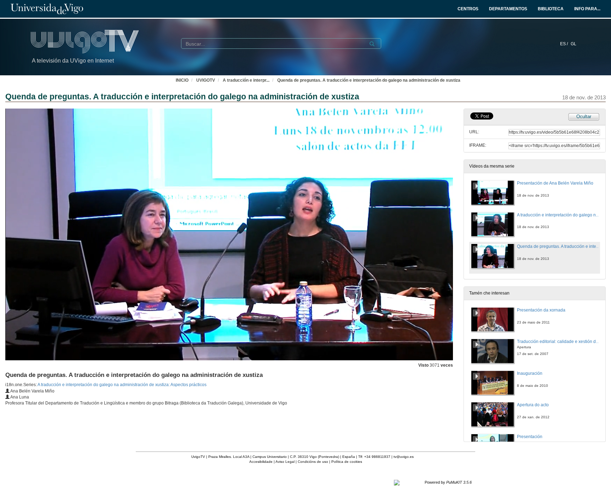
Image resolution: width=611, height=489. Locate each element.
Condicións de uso (313, 462)
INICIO (182, 80)
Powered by (448, 482)
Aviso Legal (285, 462)
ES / (564, 43)
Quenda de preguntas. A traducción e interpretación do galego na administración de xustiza (368, 80)
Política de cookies (346, 462)
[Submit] (372, 44)
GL (573, 43)
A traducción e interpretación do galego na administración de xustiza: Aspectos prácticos (121, 384)
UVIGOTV (205, 80)
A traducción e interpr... (246, 80)
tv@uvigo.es (404, 457)
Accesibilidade (261, 462)
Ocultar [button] (583, 116)
